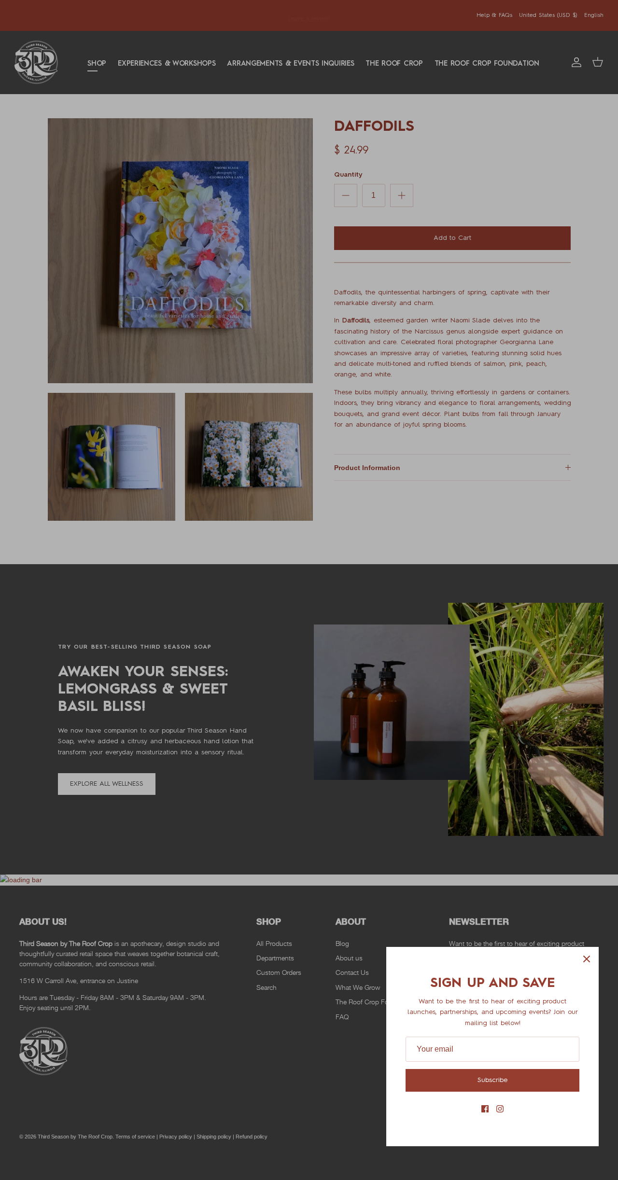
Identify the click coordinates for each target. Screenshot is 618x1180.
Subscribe (492, 1080)
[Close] (586, 959)
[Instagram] (500, 1108)
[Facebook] (485, 1108)
